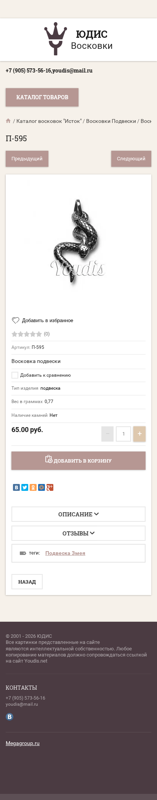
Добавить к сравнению (45, 375)
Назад (27, 581)
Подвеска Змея (65, 553)
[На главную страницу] (55, 39)
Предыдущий (27, 158)
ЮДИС (91, 33)
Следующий (131, 158)
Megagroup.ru (23, 743)
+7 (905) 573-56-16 (25, 698)
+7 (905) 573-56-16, (29, 70)
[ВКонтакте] (16, 487)
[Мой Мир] (41, 487)
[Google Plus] (49, 487)
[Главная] (9, 121)
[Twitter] (24, 487)
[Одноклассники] (33, 487)
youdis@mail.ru (72, 70)
